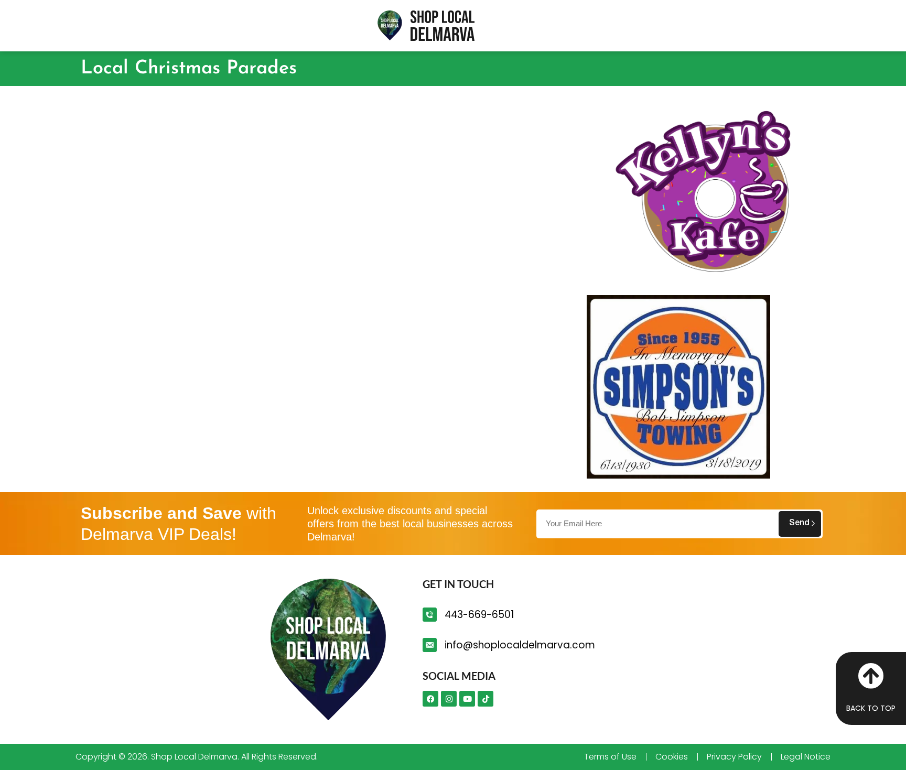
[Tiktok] (485, 699)
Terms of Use (610, 757)
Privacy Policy (734, 757)
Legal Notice (805, 757)
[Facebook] (430, 699)
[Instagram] (449, 699)
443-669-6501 (479, 615)
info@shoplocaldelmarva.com (520, 645)
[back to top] (871, 676)
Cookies (671, 757)
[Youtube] (467, 699)
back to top (871, 708)
